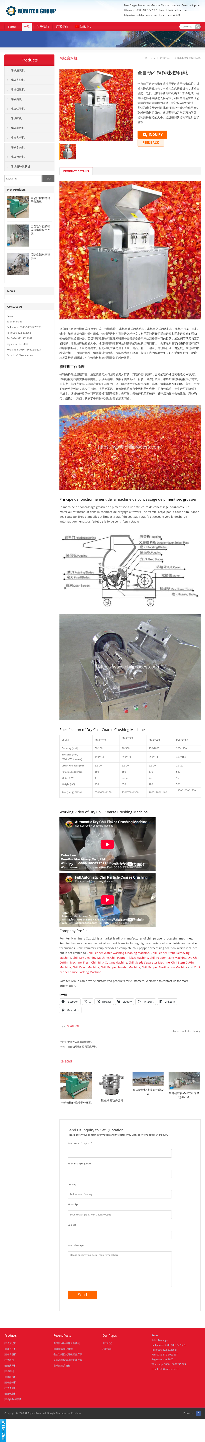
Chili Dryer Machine (85, 967)
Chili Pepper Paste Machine (168, 958)
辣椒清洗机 (18, 70)
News (11, 291)
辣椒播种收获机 (20, 166)
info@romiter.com (169, 1369)
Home (12, 27)
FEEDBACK (151, 142)
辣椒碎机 (16, 118)
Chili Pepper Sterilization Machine (164, 967)
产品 (27, 27)
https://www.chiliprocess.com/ (140, 15)
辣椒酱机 (16, 99)
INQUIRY (156, 134)
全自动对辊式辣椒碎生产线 (67, 1354)
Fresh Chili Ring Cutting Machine (105, 962)
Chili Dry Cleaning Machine (90, 958)
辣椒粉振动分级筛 (112, 1100)
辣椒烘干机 (18, 109)
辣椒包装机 (18, 157)
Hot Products (16, 189)
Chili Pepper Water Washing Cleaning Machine (118, 953)
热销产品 (165, 58)
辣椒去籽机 (18, 137)
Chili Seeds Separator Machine (149, 962)
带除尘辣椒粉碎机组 (40, 256)
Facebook (198, 1413)
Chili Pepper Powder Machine (120, 967)
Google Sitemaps (56, 1413)
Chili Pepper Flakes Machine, (129, 958)
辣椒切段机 (18, 89)
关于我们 (43, 27)
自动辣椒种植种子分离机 (76, 1103)
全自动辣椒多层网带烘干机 (82, 1046)
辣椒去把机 (18, 80)
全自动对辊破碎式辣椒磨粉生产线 (184, 1095)
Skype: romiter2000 (169, 15)
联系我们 (62, 27)
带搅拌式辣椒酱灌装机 (79, 1041)
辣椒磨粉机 (68, 58)
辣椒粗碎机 (73, 1026)
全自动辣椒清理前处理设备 (148, 1092)
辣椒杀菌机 (18, 147)
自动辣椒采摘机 (61, 1365)
